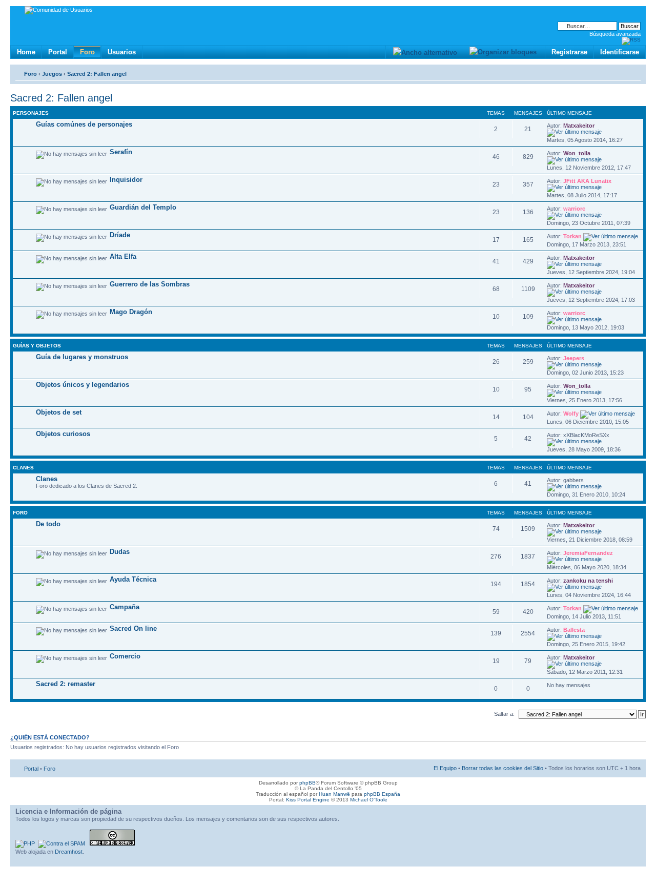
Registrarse (569, 52)
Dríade (120, 235)
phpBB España (382, 794)
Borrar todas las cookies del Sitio (502, 768)
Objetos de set (58, 412)
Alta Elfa (123, 256)
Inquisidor (126, 179)
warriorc (574, 208)
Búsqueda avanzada (615, 34)
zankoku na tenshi (588, 580)
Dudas (120, 551)
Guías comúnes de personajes (84, 124)
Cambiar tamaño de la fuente (633, 71)
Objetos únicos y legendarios (82, 384)
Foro (87, 52)
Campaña (124, 607)
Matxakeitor (578, 125)
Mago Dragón (131, 312)
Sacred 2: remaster (65, 684)
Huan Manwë (334, 794)
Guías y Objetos (37, 345)
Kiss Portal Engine (308, 799)
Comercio (125, 656)
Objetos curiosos (63, 434)
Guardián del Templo (143, 207)
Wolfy (571, 413)
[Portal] (19, 11)
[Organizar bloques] (502, 52)
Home (26, 52)
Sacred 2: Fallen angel (97, 74)
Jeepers (573, 358)
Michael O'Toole (368, 799)
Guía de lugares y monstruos (82, 357)
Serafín (121, 152)
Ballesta (574, 630)
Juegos (52, 74)
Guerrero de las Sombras (150, 284)
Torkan (572, 236)
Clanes (23, 467)
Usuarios (122, 52)
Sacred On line (133, 628)
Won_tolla (576, 153)
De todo (48, 524)
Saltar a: (504, 714)
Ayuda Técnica (133, 579)
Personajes (31, 113)
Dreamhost (69, 852)
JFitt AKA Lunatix (587, 181)
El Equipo (445, 768)
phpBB (307, 783)
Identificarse (619, 52)
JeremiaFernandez (588, 553)
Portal (57, 52)
